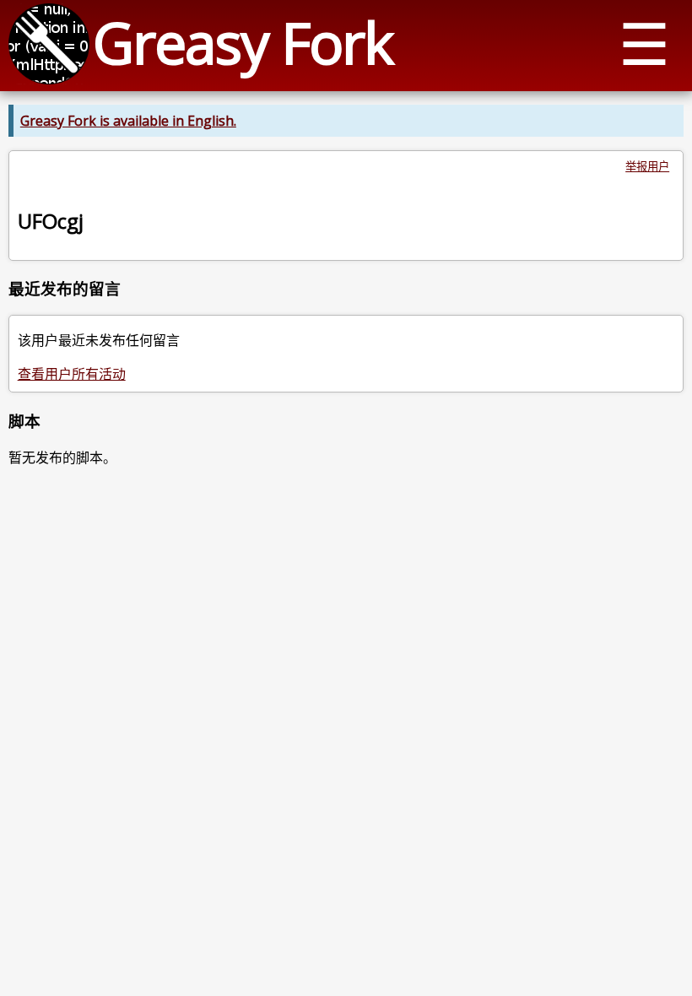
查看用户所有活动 (72, 374)
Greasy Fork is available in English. (128, 120)
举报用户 (647, 166)
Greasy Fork (242, 42)
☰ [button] (644, 42)
